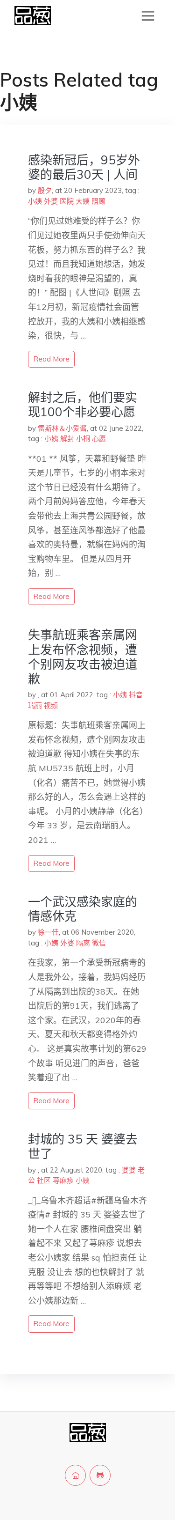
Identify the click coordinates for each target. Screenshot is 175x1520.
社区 (44, 1180)
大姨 (83, 201)
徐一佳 (48, 932)
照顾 (98, 201)
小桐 (83, 438)
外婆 (51, 201)
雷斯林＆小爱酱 (62, 428)
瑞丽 (35, 705)
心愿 (99, 438)
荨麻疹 (63, 1180)
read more (51, 358)
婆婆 (129, 1170)
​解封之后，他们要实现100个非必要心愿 (82, 405)
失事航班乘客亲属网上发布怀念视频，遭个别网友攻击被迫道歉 (82, 656)
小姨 (35, 201)
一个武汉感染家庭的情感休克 (82, 909)
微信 (99, 942)
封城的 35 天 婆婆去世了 (83, 1146)
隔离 (83, 942)
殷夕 (45, 190)
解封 (67, 438)
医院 (67, 201)
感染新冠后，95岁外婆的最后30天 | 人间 (84, 167)
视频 (51, 705)
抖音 (136, 694)
